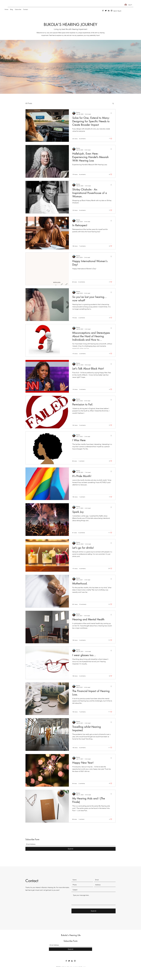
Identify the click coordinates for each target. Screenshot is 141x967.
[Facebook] (103, 11)
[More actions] (112, 113)
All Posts (28, 103)
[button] (117, 11)
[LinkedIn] (109, 11)
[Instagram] (112, 11)
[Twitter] (106, 11)
